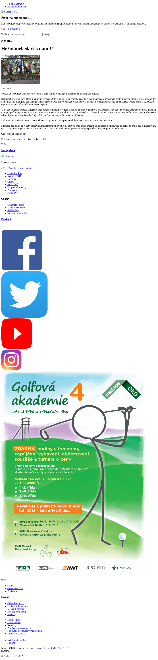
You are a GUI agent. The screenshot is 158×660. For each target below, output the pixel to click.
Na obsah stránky (15, 3)
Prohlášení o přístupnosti (19, 628)
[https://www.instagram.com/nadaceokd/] (11, 369)
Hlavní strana (13, 619)
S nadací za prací (15, 205)
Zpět (3, 144)
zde (24, 133)
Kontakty (12, 192)
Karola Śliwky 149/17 (45, 648)
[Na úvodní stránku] (9, 11)
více (3, 29)
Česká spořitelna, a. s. (18, 606)
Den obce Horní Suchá (19, 168)
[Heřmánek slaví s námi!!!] (20, 83)
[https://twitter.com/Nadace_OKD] (24, 316)
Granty (10, 181)
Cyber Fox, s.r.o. (15, 603)
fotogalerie (15, 29)
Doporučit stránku (16, 633)
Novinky (11, 179)
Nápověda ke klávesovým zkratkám (24, 630)
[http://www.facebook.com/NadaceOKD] (21, 270)
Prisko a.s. (12, 591)
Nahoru (11, 642)
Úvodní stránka (14, 173)
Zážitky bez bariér (16, 207)
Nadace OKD (14, 176)
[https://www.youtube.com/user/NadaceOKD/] (16, 348)
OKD (10, 585)
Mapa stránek (14, 622)
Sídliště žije (13, 210)
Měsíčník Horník (15, 609)
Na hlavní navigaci (16, 6)
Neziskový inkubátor (17, 213)
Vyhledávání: (7, 34)
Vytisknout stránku (16, 640)
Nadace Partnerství (16, 611)
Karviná (11, 614)
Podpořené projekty (17, 187)
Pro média (12, 190)
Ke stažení (12, 184)
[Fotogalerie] (8, 156)
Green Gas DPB (15, 588)
